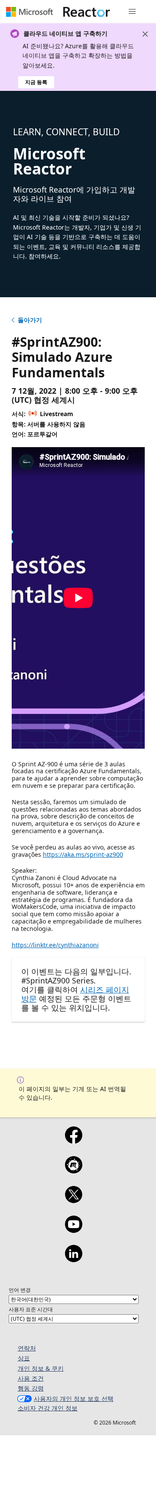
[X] (73, 1200)
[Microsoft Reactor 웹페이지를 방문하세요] (86, 11)
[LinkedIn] (73, 1259)
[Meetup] (73, 1170)
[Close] (145, 34)
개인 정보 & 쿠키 (41, 1368)
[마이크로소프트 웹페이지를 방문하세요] (29, 11)
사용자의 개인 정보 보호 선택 (74, 1398)
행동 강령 (31, 1388)
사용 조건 (31, 1378)
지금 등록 (36, 82)
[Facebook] (73, 1140)
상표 (24, 1358)
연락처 (27, 1348)
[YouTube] (73, 1230)
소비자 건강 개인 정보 (48, 1408)
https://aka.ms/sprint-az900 (83, 854)
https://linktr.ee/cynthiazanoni (55, 945)
